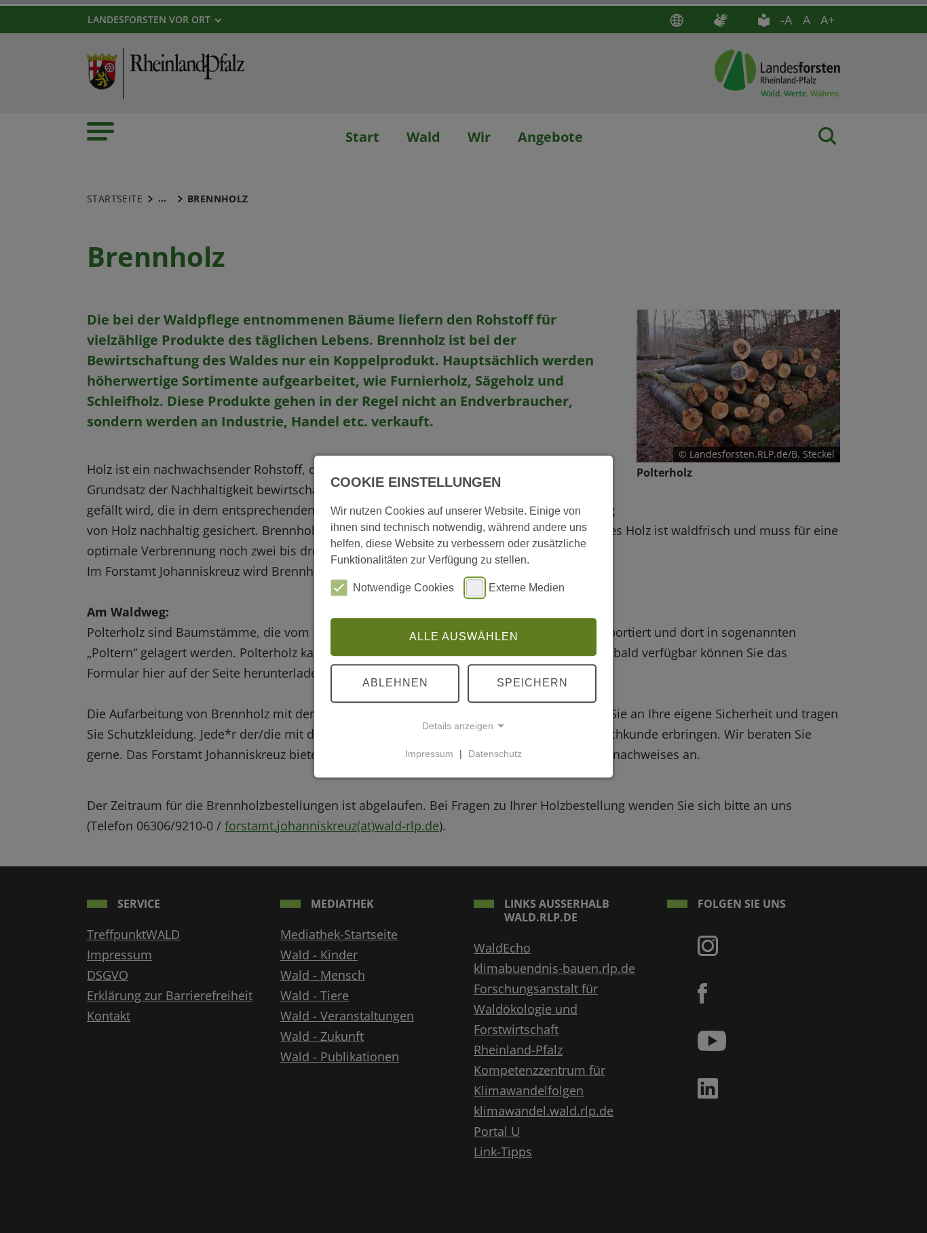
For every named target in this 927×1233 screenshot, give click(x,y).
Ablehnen (395, 682)
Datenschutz (495, 753)
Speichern (532, 682)
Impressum (429, 753)
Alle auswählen (463, 636)
